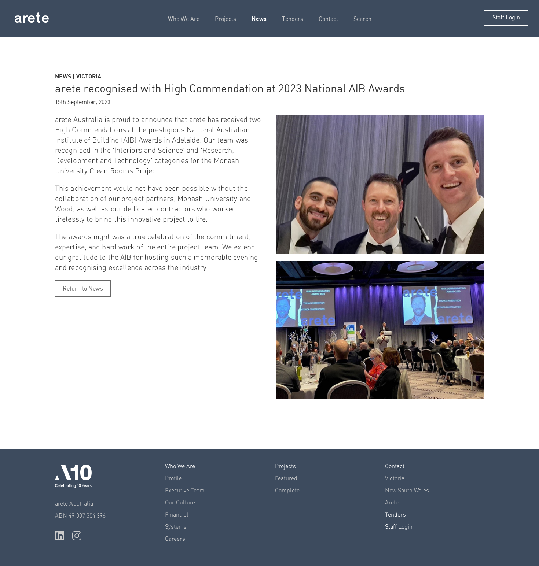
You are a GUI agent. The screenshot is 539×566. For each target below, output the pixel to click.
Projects (225, 19)
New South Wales (407, 490)
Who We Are (183, 19)
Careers (175, 539)
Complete (287, 490)
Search (362, 19)
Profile (173, 478)
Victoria (394, 478)
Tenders (292, 19)
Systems (176, 527)
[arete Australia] (32, 19)
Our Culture (180, 503)
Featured (286, 478)
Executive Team (185, 490)
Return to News (83, 289)
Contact (328, 19)
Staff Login (506, 18)
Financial (176, 515)
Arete (392, 503)
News (259, 18)
